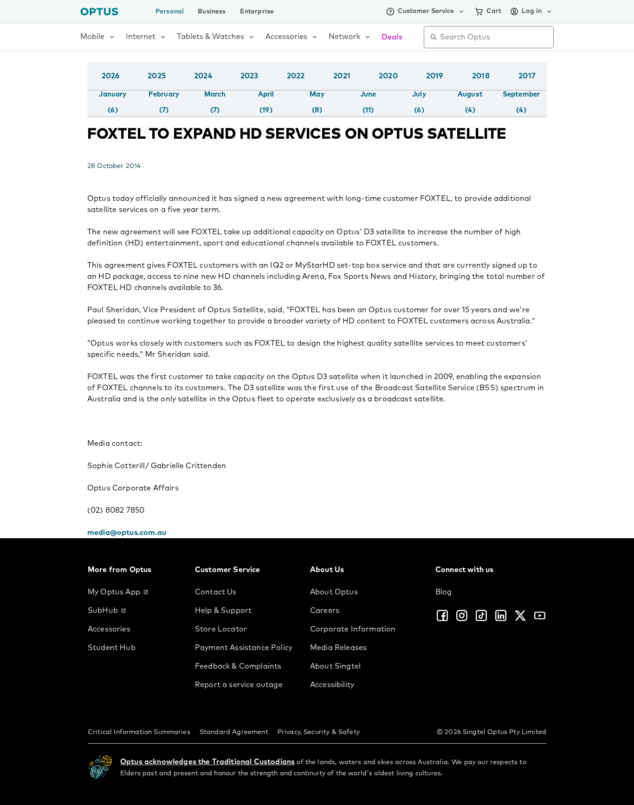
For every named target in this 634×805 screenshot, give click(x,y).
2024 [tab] (203, 76)
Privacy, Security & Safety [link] (319, 732)
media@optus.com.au (126, 532)
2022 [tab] (296, 76)
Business (212, 11)
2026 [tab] (111, 76)
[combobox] (495, 37)
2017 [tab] (527, 76)
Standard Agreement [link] (234, 732)
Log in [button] (532, 11)
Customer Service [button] (426, 11)
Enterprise (257, 11)
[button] (544, 85)
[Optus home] (99, 11)
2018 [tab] (481, 76)
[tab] (112, 102)
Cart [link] (493, 11)
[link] (134, 592)
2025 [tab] (157, 76)
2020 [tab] (388, 76)
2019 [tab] (434, 76)
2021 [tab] (341, 76)
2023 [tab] (249, 76)
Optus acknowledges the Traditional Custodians (207, 762)
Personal (169, 11)
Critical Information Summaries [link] (139, 732)
